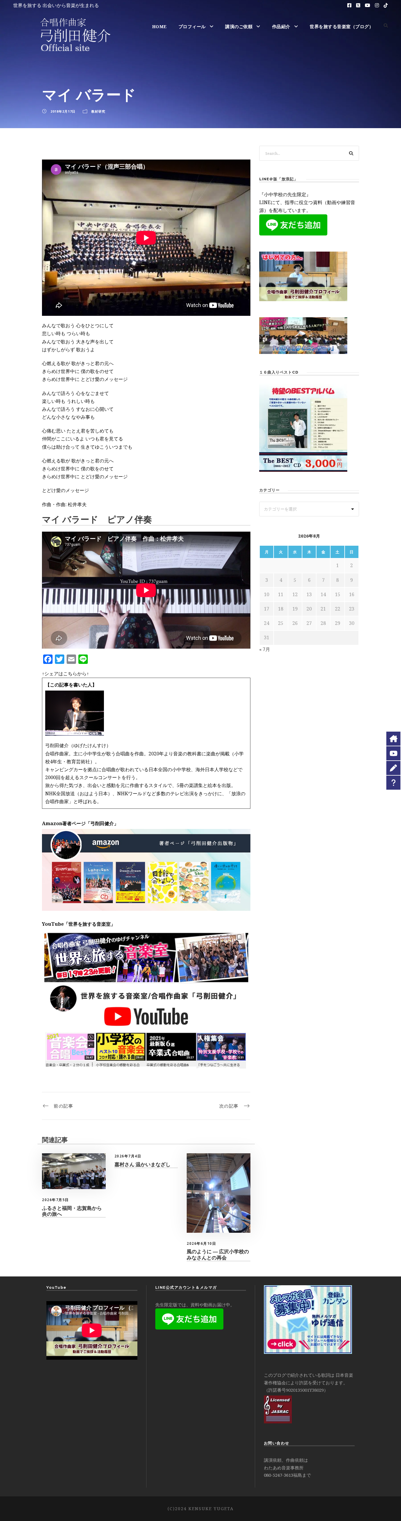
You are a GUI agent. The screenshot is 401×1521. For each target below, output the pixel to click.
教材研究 (98, 111)
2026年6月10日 (201, 1243)
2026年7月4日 (127, 1156)
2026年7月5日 (55, 1199)
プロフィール (192, 26)
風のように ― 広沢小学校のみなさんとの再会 (218, 1254)
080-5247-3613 (278, 1475)
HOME (159, 26)
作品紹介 (281, 26)
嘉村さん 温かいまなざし (142, 1164)
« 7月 (264, 649)
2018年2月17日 (62, 111)
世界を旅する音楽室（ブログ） (341, 26)
